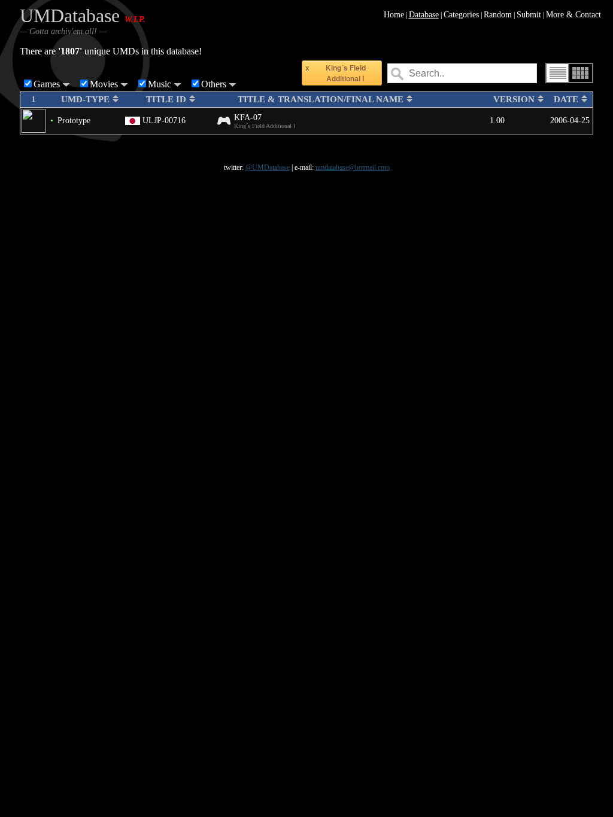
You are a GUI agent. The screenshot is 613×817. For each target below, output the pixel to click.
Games (47, 84)
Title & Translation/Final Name (322, 99)
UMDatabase (70, 15)
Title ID (167, 99)
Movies (104, 84)
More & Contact (573, 14)
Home (394, 14)
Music (159, 84)
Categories (461, 14)
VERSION (515, 99)
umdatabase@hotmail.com (352, 167)
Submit (529, 14)
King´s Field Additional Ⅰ (346, 73)
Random (498, 14)
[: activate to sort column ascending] (51, 100)
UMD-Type (86, 99)
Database (424, 14)
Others (213, 84)
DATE (567, 99)
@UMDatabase (267, 167)
